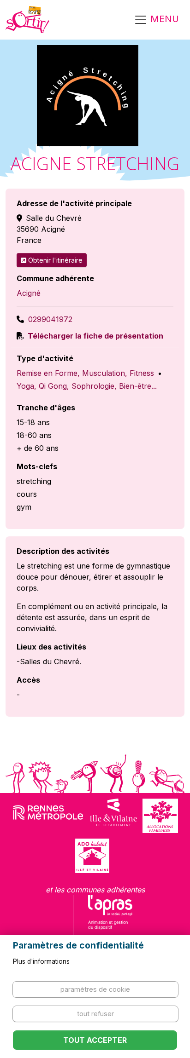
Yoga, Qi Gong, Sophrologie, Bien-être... (87, 386)
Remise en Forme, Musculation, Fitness (85, 373)
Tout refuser (95, 1014)
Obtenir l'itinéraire (55, 260)
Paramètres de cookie (95, 989)
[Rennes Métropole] (48, 816)
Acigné (29, 293)
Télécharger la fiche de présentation (94, 335)
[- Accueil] (27, 20)
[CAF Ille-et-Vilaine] (160, 816)
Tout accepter (95, 1040)
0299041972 (50, 319)
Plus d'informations (41, 961)
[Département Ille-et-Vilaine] (113, 816)
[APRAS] (110, 918)
